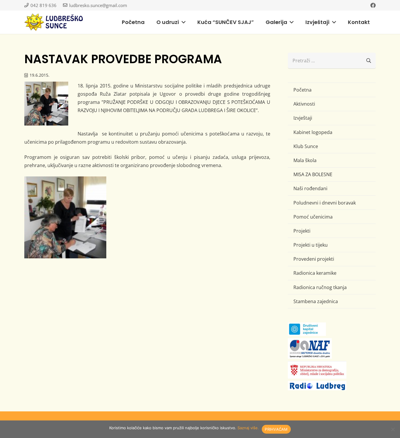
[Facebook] (373, 5)
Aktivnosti (304, 104)
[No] (393, 429)
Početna (302, 90)
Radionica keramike (314, 273)
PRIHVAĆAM (276, 429)
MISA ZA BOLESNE (312, 174)
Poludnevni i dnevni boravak (324, 203)
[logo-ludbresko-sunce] (53, 22)
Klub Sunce (305, 146)
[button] (182, 22)
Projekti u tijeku (310, 245)
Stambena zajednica (315, 301)
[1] (65, 217)
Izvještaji (302, 118)
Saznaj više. (248, 427)
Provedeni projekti (313, 259)
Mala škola (305, 160)
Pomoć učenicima (313, 217)
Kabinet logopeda (312, 132)
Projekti (301, 231)
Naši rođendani (310, 188)
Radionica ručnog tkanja (320, 287)
